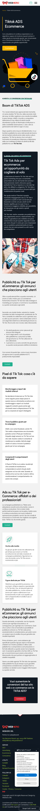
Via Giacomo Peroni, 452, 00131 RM (14, 738)
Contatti (7, 364)
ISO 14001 (14, 805)
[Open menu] (36, 3)
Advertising (6, 750)
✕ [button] (36, 751)
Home (4, 10)
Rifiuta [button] (26, 779)
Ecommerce (6, 753)
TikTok (4, 781)
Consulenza (6, 756)
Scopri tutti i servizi (29, 808)
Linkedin (5, 775)
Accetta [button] (27, 775)
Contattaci (9, 48)
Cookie (4, 789)
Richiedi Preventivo (8, 768)
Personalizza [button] (26, 783)
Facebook (5, 786)
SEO (3, 748)
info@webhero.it (17, 740)
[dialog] (27, 767)
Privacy (11, 789)
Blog (4, 765)
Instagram (5, 778)
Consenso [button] (18, 789)
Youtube (5, 783)
